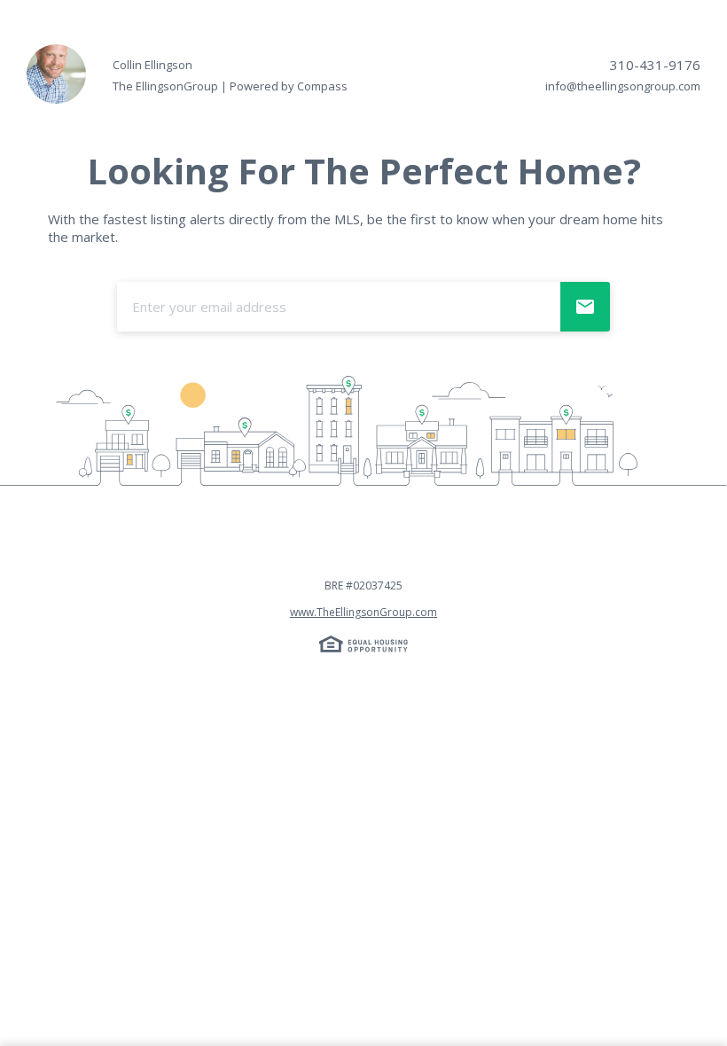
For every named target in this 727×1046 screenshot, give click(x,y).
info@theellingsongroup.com (622, 86)
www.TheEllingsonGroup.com (363, 612)
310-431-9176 (655, 65)
